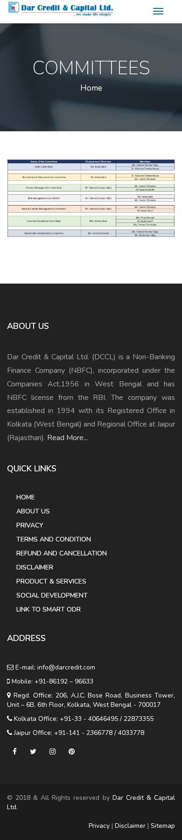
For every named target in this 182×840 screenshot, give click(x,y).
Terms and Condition (53, 539)
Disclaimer (34, 567)
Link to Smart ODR (48, 609)
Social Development (52, 595)
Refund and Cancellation (61, 553)
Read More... (67, 438)
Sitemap (163, 825)
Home (91, 88)
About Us (33, 511)
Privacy (29, 525)
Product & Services (51, 581)
